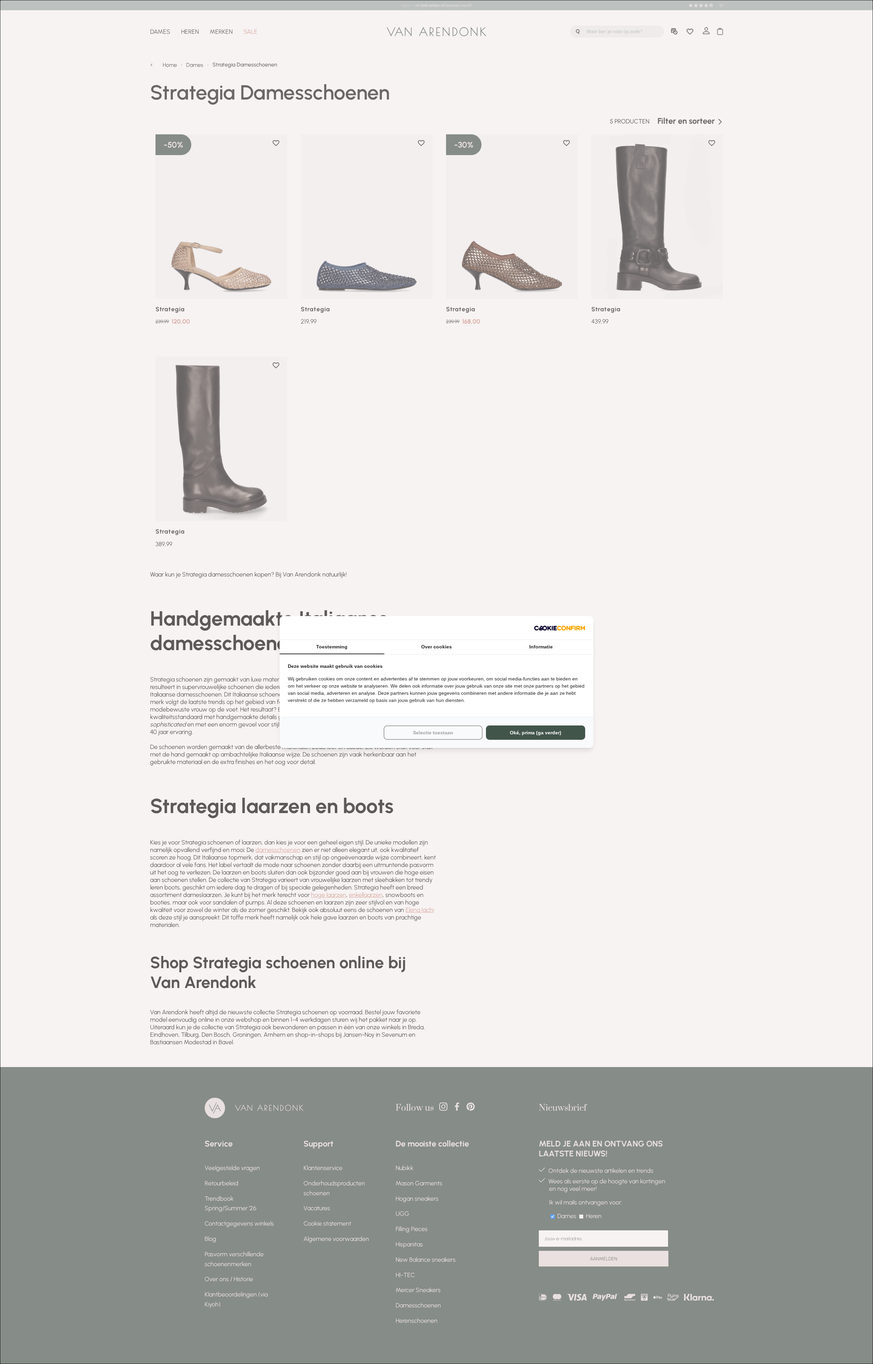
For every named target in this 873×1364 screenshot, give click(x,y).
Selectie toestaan (433, 732)
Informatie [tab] (541, 646)
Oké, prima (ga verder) (535, 732)
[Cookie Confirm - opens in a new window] (559, 627)
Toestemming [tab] (331, 646)
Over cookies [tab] (436, 646)
